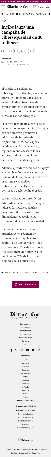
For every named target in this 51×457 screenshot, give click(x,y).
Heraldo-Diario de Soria (25, 421)
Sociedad (41, 14)
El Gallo (25, 397)
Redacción (6, 58)
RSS (25, 344)
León (18, 14)
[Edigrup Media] (25, 439)
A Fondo (25, 387)
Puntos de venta (25, 338)
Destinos (25, 390)
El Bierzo (25, 363)
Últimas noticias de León (25, 401)
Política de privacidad (22, 450)
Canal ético (36, 453)
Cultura (25, 377)
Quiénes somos (25, 324)
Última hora (7, 14)
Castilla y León (25, 373)
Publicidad (25, 327)
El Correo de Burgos (25, 417)
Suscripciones (25, 331)
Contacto (25, 341)
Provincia (28, 14)
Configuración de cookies (20, 453)
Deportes (25, 370)
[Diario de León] (25, 7)
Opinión (25, 394)
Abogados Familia (39, 1)
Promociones (25, 334)
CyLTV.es (25, 424)
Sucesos (25, 384)
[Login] (47, 7)
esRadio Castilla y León (25, 428)
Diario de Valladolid (25, 414)
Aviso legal (9, 450)
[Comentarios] (32, 51)
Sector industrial (13, 273)
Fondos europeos (31, 273)
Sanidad (25, 380)
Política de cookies (39, 450)
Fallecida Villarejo (23, 1)
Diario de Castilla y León (25, 411)
